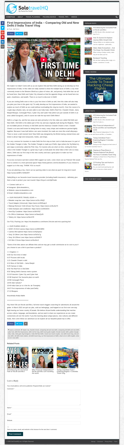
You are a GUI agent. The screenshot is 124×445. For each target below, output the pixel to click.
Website (9, 420)
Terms (115, 441)
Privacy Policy (108, 441)
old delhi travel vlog (35, 336)
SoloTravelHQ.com (16, 441)
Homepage (10, 17)
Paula (10, 29)
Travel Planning (33, 17)
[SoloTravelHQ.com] (27, 4)
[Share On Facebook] (3, 23)
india (13, 334)
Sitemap (93, 441)
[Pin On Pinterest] (3, 37)
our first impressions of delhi (50, 336)
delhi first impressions (21, 332)
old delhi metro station (21, 336)
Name (9, 407)
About (20, 17)
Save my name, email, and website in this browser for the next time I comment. (32, 429)
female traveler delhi (62, 332)
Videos (74, 17)
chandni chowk (34, 330)
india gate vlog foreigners (23, 334)
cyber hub (11, 332)
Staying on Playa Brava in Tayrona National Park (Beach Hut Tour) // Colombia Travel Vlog (104, 152)
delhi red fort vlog (34, 332)
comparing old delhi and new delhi (68, 330)
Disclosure (100, 441)
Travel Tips (63, 17)
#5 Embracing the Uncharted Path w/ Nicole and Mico (17, 370)
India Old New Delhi (37, 334)
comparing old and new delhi (48, 330)
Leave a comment (14, 330)
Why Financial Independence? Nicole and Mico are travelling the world (43, 371)
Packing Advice (49, 17)
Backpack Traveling (100, 58)
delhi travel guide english (47, 332)
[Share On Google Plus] (3, 32)
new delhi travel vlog (67, 334)
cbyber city (26, 330)
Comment (10, 389)
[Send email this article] (3, 46)
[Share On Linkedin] (3, 42)
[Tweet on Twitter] (3, 28)
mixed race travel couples (52, 334)
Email (9, 414)
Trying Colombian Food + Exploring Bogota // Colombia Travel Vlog (67, 371)
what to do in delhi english (67, 336)
